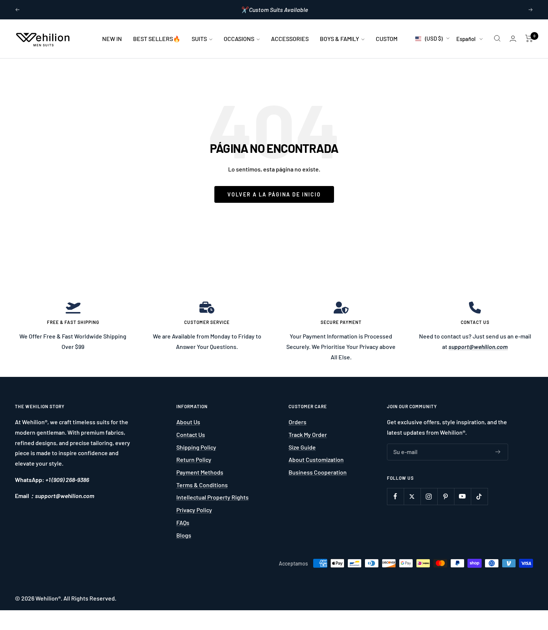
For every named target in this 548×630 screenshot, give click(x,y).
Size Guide (302, 447)
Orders (297, 421)
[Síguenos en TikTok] (479, 496)
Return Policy (193, 459)
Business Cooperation (318, 472)
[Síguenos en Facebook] (395, 496)
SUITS (200, 38)
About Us (188, 421)
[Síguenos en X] (412, 496)
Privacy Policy (194, 509)
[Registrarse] (498, 452)
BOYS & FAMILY (340, 38)
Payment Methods (199, 472)
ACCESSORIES (290, 38)
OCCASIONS (239, 38)
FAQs (182, 522)
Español (466, 38)
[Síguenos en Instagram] (429, 496)
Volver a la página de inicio (274, 194)
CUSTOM (386, 38)
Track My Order (308, 434)
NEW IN (112, 38)
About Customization (316, 459)
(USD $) (434, 38)
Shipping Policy (196, 447)
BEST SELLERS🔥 (156, 38)
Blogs (183, 535)
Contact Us (190, 434)
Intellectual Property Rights (212, 497)
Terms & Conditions (202, 484)
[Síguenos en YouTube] (462, 496)
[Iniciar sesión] (513, 38)
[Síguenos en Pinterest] (445, 496)
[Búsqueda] (497, 38)
